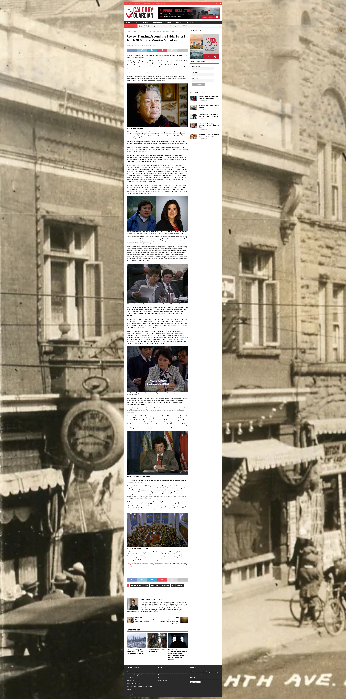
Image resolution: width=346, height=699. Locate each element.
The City (189, 22)
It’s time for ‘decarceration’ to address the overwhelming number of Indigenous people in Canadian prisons (177, 654)
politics (179, 585)
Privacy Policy (130, 680)
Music (169, 22)
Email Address (196, 66)
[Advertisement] (203, 170)
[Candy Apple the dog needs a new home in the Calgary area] (193, 116)
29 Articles (160, 599)
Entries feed (161, 675)
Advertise (137, 4)
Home (128, 22)
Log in (159, 672)
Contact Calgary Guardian (134, 678)
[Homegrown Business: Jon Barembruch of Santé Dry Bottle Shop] (193, 125)
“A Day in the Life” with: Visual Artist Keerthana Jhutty (208, 97)
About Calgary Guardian (133, 672)
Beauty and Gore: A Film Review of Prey (156, 651)
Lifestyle (145, 22)
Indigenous (165, 585)
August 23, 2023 (133, 45)
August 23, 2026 (203, 138)
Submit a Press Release (159, 4)
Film (154, 45)
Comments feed (162, 678)
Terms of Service (131, 689)
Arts (135, 22)
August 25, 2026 (203, 109)
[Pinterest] (220, 3)
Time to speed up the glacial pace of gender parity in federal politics (135, 652)
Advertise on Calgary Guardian (135, 675)
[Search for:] (210, 26)
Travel (178, 22)
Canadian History (136, 585)
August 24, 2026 (203, 129)
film (146, 585)
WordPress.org (162, 680)
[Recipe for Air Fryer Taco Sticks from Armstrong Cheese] (193, 136)
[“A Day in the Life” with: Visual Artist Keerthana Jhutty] (193, 98)
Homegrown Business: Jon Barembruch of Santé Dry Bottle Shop (209, 125)
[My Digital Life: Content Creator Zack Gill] (193, 107)
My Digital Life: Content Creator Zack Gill (209, 106)
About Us (128, 4)
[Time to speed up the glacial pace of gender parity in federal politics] (136, 640)
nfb (173, 585)
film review (154, 585)
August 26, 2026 (203, 100)
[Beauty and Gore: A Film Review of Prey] (157, 640)
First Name (195, 72)
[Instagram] (216, 3)
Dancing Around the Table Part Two (159, 564)
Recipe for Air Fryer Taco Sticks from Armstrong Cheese (209, 135)
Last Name (195, 78)
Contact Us (146, 4)
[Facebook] (213, 3)
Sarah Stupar (143, 45)
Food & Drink (157, 22)
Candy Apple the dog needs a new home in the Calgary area (208, 115)
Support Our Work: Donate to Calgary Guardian (139, 686)
